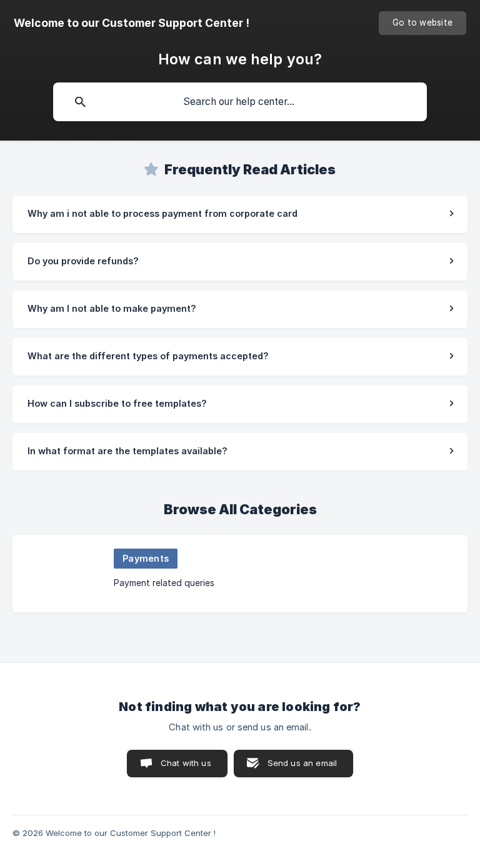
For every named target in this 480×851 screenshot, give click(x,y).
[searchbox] (240, 101)
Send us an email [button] (302, 763)
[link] (240, 214)
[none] (131, 23)
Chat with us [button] (186, 763)
